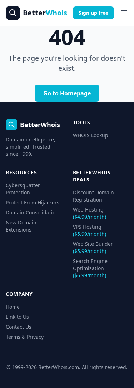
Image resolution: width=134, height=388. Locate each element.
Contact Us (18, 326)
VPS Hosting (89, 230)
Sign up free (93, 12)
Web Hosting (89, 213)
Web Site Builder (93, 247)
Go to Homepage (67, 93)
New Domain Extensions (21, 226)
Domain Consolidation (32, 212)
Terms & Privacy (25, 336)
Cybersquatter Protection (23, 189)
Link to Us (17, 316)
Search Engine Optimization (90, 268)
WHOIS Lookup (90, 135)
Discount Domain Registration (93, 196)
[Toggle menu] (124, 13)
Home (13, 306)
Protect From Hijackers (32, 202)
